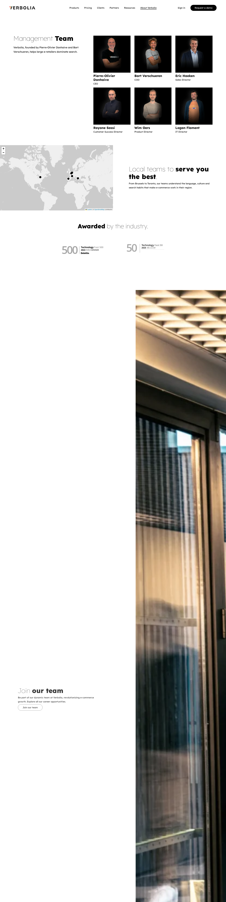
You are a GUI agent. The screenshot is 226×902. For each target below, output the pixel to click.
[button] (72, 173)
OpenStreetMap (99, 209)
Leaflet (89, 209)
